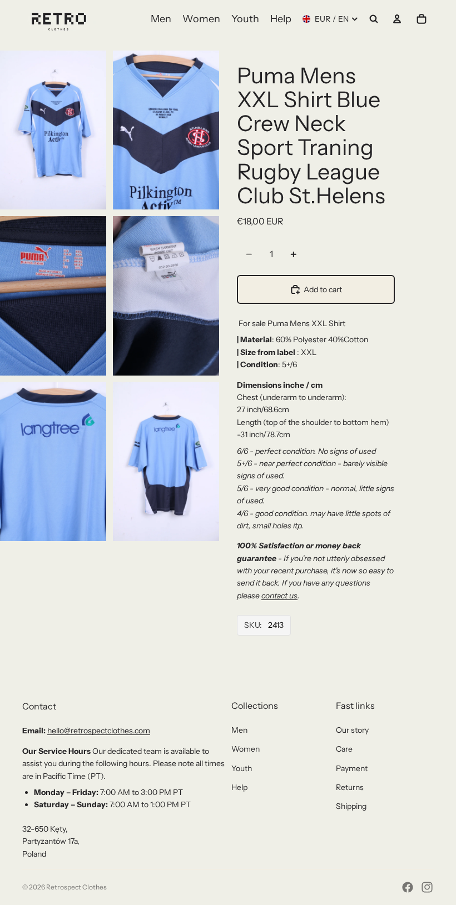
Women (245, 749)
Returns (350, 787)
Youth (241, 768)
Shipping (351, 806)
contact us (279, 596)
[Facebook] (407, 887)
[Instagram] (427, 887)
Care (344, 749)
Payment (352, 768)
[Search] (373, 19)
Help (239, 787)
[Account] (397, 19)
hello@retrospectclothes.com (98, 731)
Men (239, 730)
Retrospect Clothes (76, 887)
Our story (352, 730)
